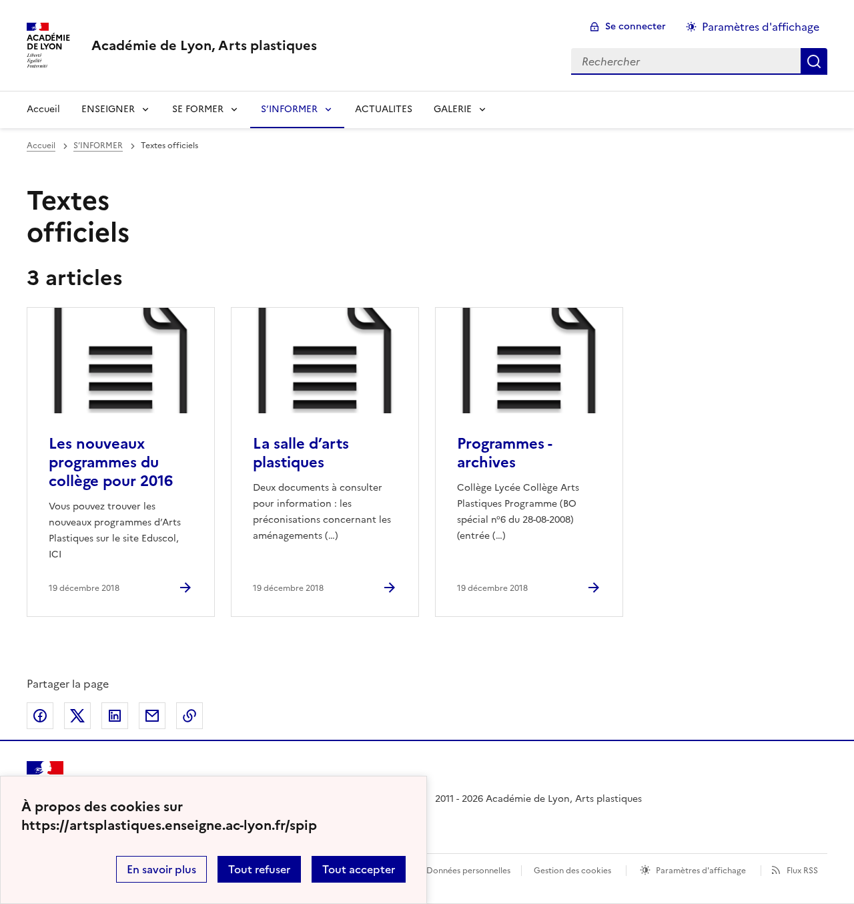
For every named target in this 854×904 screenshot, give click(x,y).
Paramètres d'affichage (760, 27)
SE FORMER (198, 109)
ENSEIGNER (108, 109)
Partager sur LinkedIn (114, 715)
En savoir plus (161, 869)
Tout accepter (358, 869)
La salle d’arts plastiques (301, 453)
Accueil (43, 109)
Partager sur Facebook (40, 715)
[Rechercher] (814, 61)
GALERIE (453, 109)
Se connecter (635, 26)
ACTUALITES (383, 109)
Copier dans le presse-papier (189, 715)
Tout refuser (259, 869)
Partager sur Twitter (77, 715)
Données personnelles (468, 871)
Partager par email (152, 715)
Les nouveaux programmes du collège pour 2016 (111, 462)
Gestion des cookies (572, 871)
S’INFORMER (289, 109)
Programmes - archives (504, 453)
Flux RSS (802, 871)
